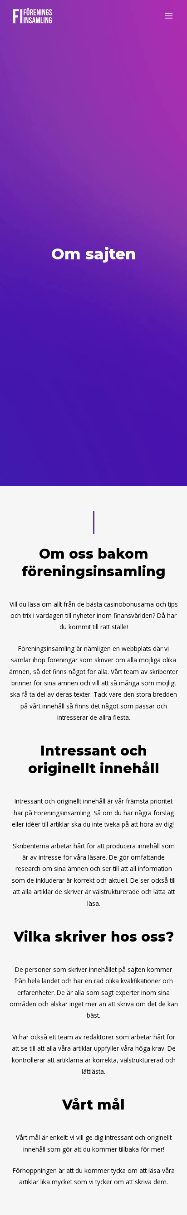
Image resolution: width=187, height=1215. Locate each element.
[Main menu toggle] (169, 16)
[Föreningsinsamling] (31, 16)
